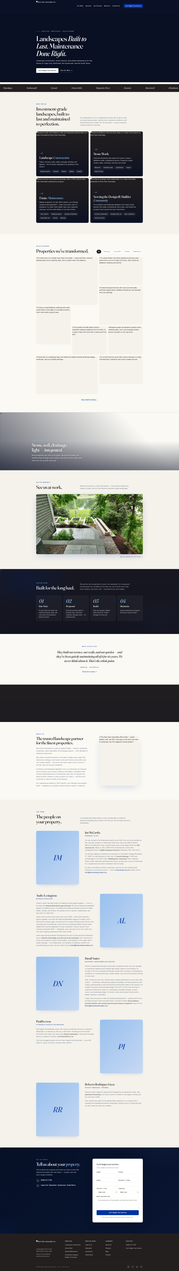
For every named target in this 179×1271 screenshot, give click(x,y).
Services (88, 6)
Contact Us (116, 6)
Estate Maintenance (71, 1251)
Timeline (121, 1188)
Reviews (108, 1248)
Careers (108, 1255)
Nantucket (88, 1248)
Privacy (59, 1267)
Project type (102, 1188)
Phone (120, 1172)
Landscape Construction (73, 1245)
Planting (127, 251)
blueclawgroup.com (123, 870)
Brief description (103, 1196)
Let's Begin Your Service (133, 6)
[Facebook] (132, 1266)
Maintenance (137, 251)
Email (99, 1180)
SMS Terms (66, 1267)
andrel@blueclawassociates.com (81, 945)
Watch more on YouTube (131, 557)
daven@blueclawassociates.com (96, 1006)
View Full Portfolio (88, 400)
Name (99, 1172)
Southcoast (88, 1251)
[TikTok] (137, 1266)
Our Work (80, 6)
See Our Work (65, 70)
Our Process (98, 6)
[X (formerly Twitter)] (141, 1266)
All (99, 251)
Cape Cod (88, 1245)
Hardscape (106, 251)
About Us (107, 6)
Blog (107, 1251)
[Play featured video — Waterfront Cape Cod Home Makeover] (89, 524)
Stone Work (117, 251)
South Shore (89, 1255)
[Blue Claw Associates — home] (46, 6)
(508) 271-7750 (131, 1245)
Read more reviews (89, 672)
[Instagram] (128, 1266)
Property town (124, 1180)
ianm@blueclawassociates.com (96, 872)
